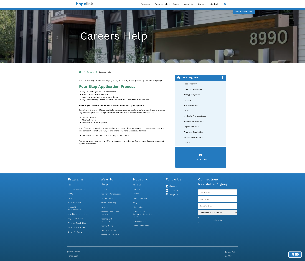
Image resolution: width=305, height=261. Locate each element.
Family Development (193, 137)
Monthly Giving (106, 226)
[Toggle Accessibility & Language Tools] (295, 254)
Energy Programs (192, 94)
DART (186, 110)
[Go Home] (80, 72)
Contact (136, 193)
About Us (137, 185)
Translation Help (140, 221)
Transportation (191, 105)
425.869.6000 (72, 256)
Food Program (190, 84)
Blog (135, 202)
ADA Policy (138, 207)
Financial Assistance (193, 89)
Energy (71, 193)
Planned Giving (106, 198)
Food (70, 185)
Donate (103, 189)
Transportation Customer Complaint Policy (142, 214)
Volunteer (104, 207)
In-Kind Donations (108, 230)
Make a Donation (244, 11)
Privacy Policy (230, 252)
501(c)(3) (228, 256)
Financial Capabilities (193, 132)
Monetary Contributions (110, 194)
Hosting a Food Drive (109, 235)
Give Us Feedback (141, 225)
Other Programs (75, 232)
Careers (90, 72)
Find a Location (140, 198)
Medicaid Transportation (195, 116)
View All (187, 143)
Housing (187, 100)
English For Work (191, 127)
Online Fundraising (108, 203)
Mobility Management (194, 121)
